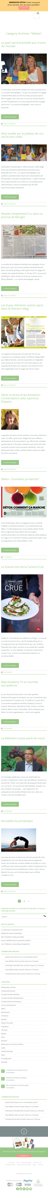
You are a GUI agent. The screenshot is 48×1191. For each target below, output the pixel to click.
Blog (34, 1165)
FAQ (18, 1162)
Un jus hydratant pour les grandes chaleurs (16, 940)
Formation (5, 1016)
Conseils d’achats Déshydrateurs (12, 998)
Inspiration (5, 1026)
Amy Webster (10, 961)
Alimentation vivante (8, 987)
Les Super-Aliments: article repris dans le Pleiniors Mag (22, 307)
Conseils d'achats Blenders (10, 994)
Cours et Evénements (8, 1005)
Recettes (4, 1041)
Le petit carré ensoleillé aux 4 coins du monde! (23, 44)
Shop (3, 1055)
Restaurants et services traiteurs (12, 1044)
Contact (40, 1165)
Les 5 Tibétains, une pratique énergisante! (15, 944)
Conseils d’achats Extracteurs (11, 1001)
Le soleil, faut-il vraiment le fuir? (12, 930)
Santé (3, 1048)
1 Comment (7, 557)
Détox (3, 1009)
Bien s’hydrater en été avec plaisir (12, 937)
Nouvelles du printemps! (17, 821)
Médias (3, 1034)
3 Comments (7, 728)
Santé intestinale (7, 1051)
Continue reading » (10, 117)
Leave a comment (9, 124)
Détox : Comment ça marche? (20, 479)
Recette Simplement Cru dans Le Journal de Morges (22, 215)
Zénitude (4, 1062)
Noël (2, 1037)
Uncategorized (6, 1058)
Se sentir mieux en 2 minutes (29, 961)
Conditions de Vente (24, 1165)
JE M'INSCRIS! (24, 8)
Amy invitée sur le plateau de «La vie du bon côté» (22, 135)
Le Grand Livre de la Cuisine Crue (22, 567)
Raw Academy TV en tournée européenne (19, 683)
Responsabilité (26, 1162)
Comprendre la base (8, 991)
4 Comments (7, 672)
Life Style (4, 1030)
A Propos (12, 1162)
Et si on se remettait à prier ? (28, 957)
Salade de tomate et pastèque (11, 933)
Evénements (5, 1012)
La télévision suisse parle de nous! (23, 738)
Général (4, 1019)
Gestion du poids (7, 1023)
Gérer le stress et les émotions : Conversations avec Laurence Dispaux (21, 398)
